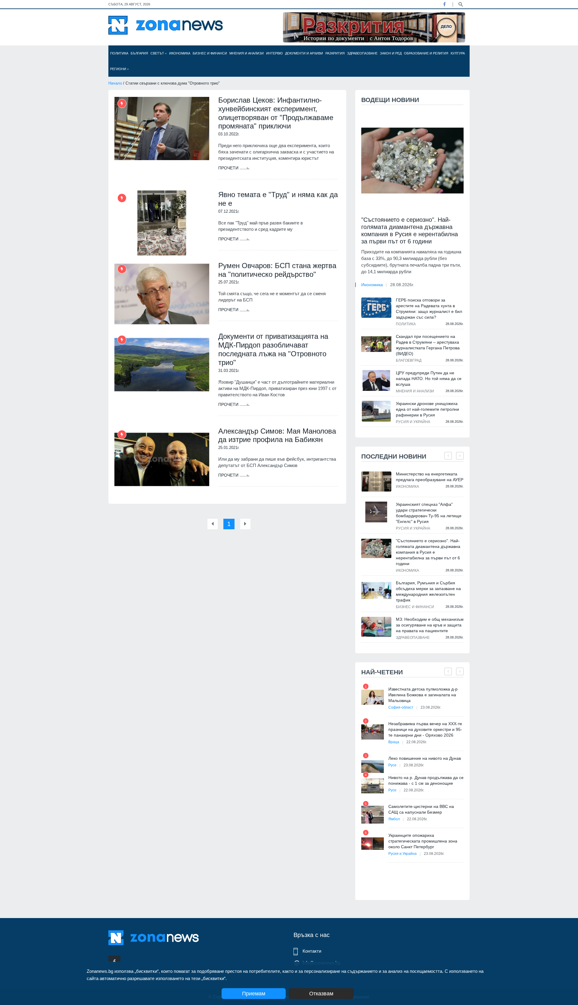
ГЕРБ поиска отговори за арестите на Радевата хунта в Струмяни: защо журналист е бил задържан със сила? (429, 309)
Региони (118, 69)
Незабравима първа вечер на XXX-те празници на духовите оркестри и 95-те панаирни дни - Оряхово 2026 (425, 729)
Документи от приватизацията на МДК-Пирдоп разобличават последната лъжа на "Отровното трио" (273, 349)
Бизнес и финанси (210, 53)
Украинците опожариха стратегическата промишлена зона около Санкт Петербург (422, 841)
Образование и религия (426, 53)
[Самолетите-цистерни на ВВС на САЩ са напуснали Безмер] (372, 815)
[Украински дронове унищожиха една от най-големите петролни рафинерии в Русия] (376, 411)
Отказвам (321, 994)
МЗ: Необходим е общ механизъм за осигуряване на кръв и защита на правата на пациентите (430, 625)
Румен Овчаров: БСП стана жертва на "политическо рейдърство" (277, 269)
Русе (392, 765)
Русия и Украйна (413, 422)
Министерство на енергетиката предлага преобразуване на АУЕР (429, 477)
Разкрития (335, 53)
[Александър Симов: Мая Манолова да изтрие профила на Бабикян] (161, 459)
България (139, 53)
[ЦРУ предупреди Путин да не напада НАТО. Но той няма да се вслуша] (376, 380)
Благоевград (408, 360)
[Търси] (460, 3)
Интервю (274, 53)
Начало (115, 83)
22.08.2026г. (416, 742)
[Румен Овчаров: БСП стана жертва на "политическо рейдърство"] (161, 293)
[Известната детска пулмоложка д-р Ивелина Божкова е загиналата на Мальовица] (372, 697)
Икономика (179, 53)
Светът (158, 53)
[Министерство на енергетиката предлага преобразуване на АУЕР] (376, 481)
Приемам (253, 994)
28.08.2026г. (402, 284)
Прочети (229, 167)
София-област (400, 707)
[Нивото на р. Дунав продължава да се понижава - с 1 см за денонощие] (372, 786)
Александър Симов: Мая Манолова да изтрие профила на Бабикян (277, 435)
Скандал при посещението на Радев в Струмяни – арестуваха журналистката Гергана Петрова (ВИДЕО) (428, 345)
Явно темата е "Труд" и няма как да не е (278, 198)
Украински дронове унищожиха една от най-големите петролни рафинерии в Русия (427, 409)
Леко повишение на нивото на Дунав (424, 758)
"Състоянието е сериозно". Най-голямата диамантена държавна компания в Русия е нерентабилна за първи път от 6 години (409, 230)
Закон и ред (391, 53)
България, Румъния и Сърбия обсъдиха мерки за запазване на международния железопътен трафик (428, 591)
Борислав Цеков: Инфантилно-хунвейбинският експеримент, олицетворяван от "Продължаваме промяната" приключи (275, 113)
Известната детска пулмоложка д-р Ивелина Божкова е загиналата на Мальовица (423, 695)
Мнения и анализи (246, 53)
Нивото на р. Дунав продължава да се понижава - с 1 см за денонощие (426, 780)
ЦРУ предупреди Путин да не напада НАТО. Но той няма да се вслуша (428, 378)
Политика (119, 53)
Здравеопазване (362, 53)
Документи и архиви (304, 53)
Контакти (312, 951)
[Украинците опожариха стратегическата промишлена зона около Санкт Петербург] (372, 844)
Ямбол (394, 819)
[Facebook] (444, 4)
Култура (458, 53)
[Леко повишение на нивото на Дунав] (372, 767)
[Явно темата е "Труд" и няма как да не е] (161, 222)
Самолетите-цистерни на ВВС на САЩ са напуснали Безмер (421, 809)
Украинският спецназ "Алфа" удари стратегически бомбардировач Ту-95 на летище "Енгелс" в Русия (428, 513)
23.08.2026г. (431, 707)
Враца (393, 742)
